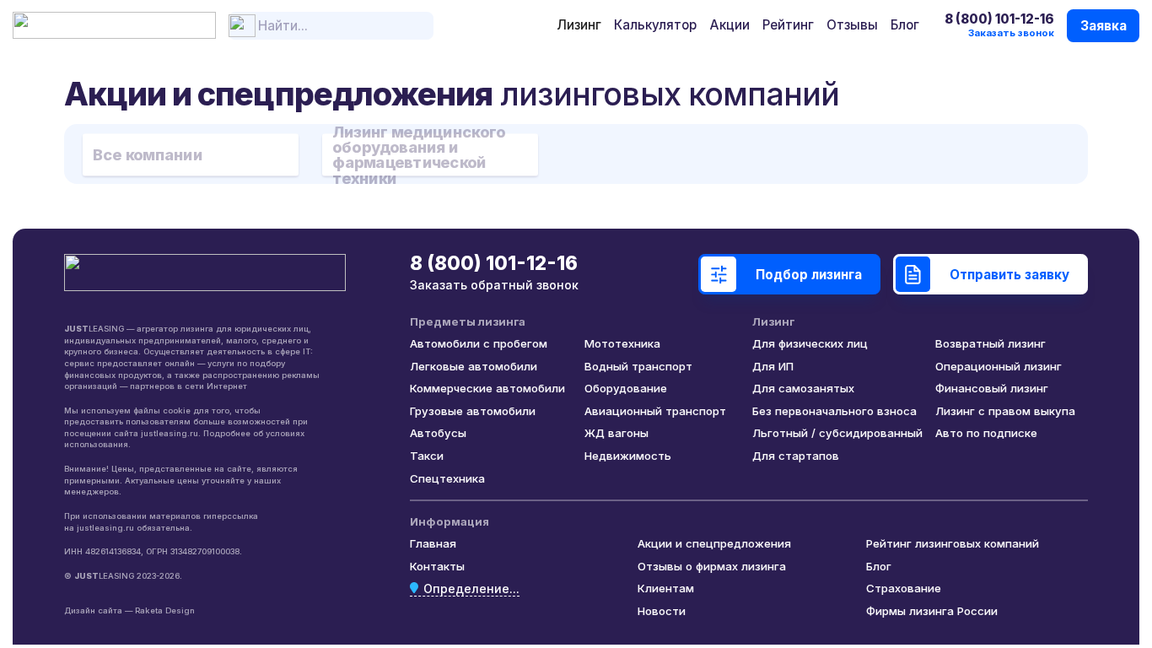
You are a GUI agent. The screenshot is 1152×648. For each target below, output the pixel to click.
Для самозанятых (803, 388)
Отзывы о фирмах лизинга (712, 566)
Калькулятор (655, 25)
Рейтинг (788, 25)
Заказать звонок (1011, 33)
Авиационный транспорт (655, 411)
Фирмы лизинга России (932, 611)
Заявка (1103, 26)
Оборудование (625, 388)
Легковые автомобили (473, 366)
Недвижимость (627, 455)
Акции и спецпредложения (714, 543)
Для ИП (773, 366)
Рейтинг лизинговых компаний (952, 543)
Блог (905, 25)
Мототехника (622, 343)
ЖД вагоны (616, 433)
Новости (662, 611)
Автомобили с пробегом (478, 343)
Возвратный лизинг (990, 343)
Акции (730, 25)
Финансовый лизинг (991, 388)
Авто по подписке (986, 433)
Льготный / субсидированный (837, 433)
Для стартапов (795, 455)
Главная (433, 543)
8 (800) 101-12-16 (999, 19)
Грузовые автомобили (473, 411)
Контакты (437, 566)
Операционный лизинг (998, 366)
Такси (427, 455)
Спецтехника (447, 478)
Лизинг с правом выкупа (1005, 411)
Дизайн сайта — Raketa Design (129, 610)
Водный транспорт (638, 366)
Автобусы (438, 433)
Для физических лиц (810, 343)
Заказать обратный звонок (494, 285)
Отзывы (852, 25)
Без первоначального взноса (834, 411)
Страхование (903, 588)
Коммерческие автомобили (487, 388)
